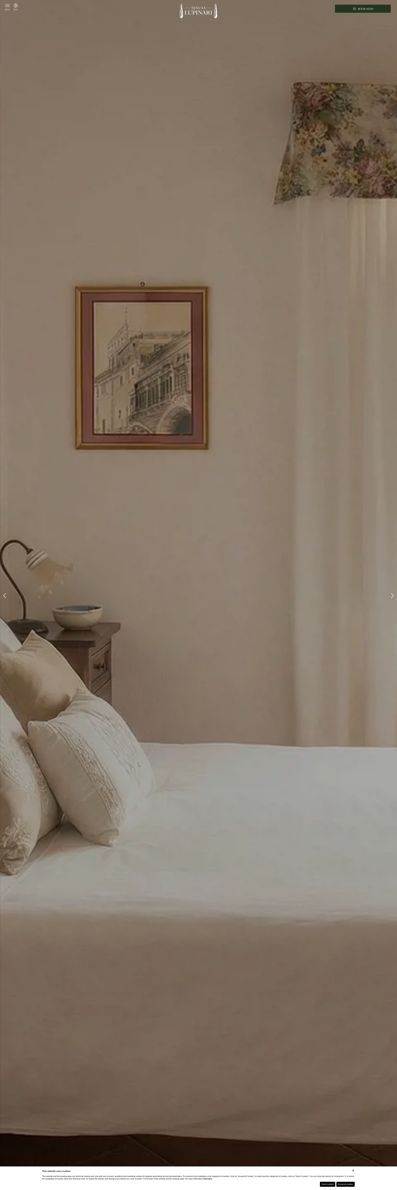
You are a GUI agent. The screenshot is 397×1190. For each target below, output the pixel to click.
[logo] (198, 12)
